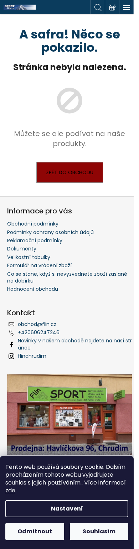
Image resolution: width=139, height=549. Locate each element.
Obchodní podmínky (32, 223)
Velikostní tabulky (28, 257)
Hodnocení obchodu (32, 288)
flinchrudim (32, 355)
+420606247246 (39, 332)
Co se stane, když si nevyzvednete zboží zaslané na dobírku (67, 277)
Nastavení (67, 508)
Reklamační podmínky (34, 240)
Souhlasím (99, 531)
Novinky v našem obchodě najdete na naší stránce (75, 344)
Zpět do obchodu (69, 172)
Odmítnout (34, 531)
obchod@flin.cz (37, 324)
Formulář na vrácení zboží (39, 265)
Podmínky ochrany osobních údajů (50, 232)
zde (10, 490)
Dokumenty (21, 248)
